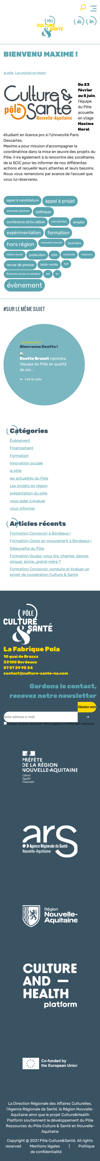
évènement (24, 285)
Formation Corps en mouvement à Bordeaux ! (50, 540)
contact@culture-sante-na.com (35, 673)
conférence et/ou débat (26, 222)
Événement (20, 440)
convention (59, 221)
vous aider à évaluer (27, 501)
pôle (54, 254)
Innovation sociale (51, 242)
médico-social (15, 254)
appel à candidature (23, 200)
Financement (21, 448)
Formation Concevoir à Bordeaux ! (40, 533)
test (66, 263)
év (57, 273)
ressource (86, 254)
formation (58, 233)
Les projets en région (30, 73)
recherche (69, 254)
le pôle (8, 73)
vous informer (22, 508)
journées (74, 243)
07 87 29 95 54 (18, 667)
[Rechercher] (83, 7)
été (48, 273)
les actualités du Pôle (29, 478)
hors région (20, 244)
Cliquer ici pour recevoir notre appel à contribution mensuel (50, 724)
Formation (19, 455)
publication (37, 255)
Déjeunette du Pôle (27, 548)
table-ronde (49, 264)
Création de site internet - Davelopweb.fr (55, 1157)
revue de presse (20, 265)
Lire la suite (33, 379)
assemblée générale (18, 210)
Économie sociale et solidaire (23, 273)
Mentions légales (45, 1146)
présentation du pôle (28, 493)
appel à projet (60, 201)
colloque (43, 211)
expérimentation (24, 232)
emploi (78, 222)
